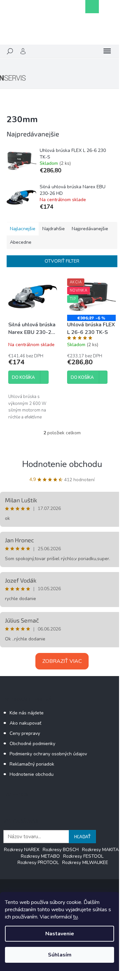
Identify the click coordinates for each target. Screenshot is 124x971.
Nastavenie (59, 933)
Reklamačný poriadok (32, 764)
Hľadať (82, 836)
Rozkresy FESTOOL (83, 856)
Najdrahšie (53, 229)
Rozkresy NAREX (21, 849)
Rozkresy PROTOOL (38, 862)
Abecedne (20, 242)
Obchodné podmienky (32, 743)
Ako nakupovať (25, 723)
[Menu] (107, 51)
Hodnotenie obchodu (62, 464)
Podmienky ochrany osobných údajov (48, 754)
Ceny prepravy (25, 733)
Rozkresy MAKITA (100, 849)
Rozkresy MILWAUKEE (85, 862)
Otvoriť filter (62, 261)
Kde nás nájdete (27, 713)
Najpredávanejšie (90, 229)
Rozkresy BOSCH (61, 849)
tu (75, 916)
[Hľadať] (10, 51)
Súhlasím (59, 954)
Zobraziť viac (62, 661)
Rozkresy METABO (40, 856)
